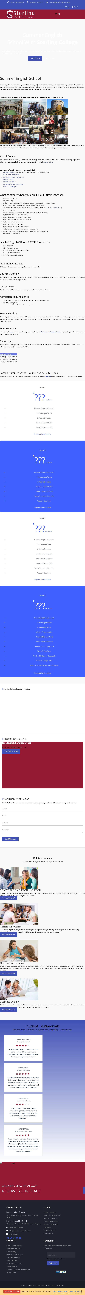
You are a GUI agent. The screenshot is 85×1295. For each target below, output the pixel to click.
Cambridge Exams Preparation (13, 177)
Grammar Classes (9, 182)
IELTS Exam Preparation (11, 175)
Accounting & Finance (51, 1218)
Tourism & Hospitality (51, 1221)
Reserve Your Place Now (67, 1292)
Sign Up (76, 7)
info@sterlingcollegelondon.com (59, 2)
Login (68, 7)
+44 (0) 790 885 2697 (36, 2)
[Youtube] (20, 1238)
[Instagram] (14, 1238)
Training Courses (49, 1230)
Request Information (42, 434)
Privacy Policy (11, 1273)
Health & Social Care (51, 1224)
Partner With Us (11, 1267)
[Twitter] (11, 1238)
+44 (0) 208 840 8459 (16, 2)
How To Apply (11, 1252)
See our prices (48, 162)
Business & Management (52, 1215)
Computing (47, 1227)
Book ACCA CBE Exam (14, 1264)
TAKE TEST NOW (11, 751)
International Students (13, 1249)
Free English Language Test (16, 742)
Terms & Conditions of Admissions (18, 1270)
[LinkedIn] (17, 1238)
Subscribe (53, 1263)
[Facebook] (7, 1238)
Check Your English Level (14, 1255)
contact (48, 376)
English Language (49, 1212)
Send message (13, 1234)
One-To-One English (10, 186)
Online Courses (49, 1233)
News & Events (11, 1261)
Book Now (50, 58)
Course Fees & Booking (14, 1246)
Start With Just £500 (12, 1291)
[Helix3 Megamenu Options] (56, 14)
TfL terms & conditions (53, 208)
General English (8, 172)
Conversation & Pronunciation (13, 184)
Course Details (8, 898)
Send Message (10, 839)
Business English (8, 179)
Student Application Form (50, 332)
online (12, 332)
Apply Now (35, 58)
